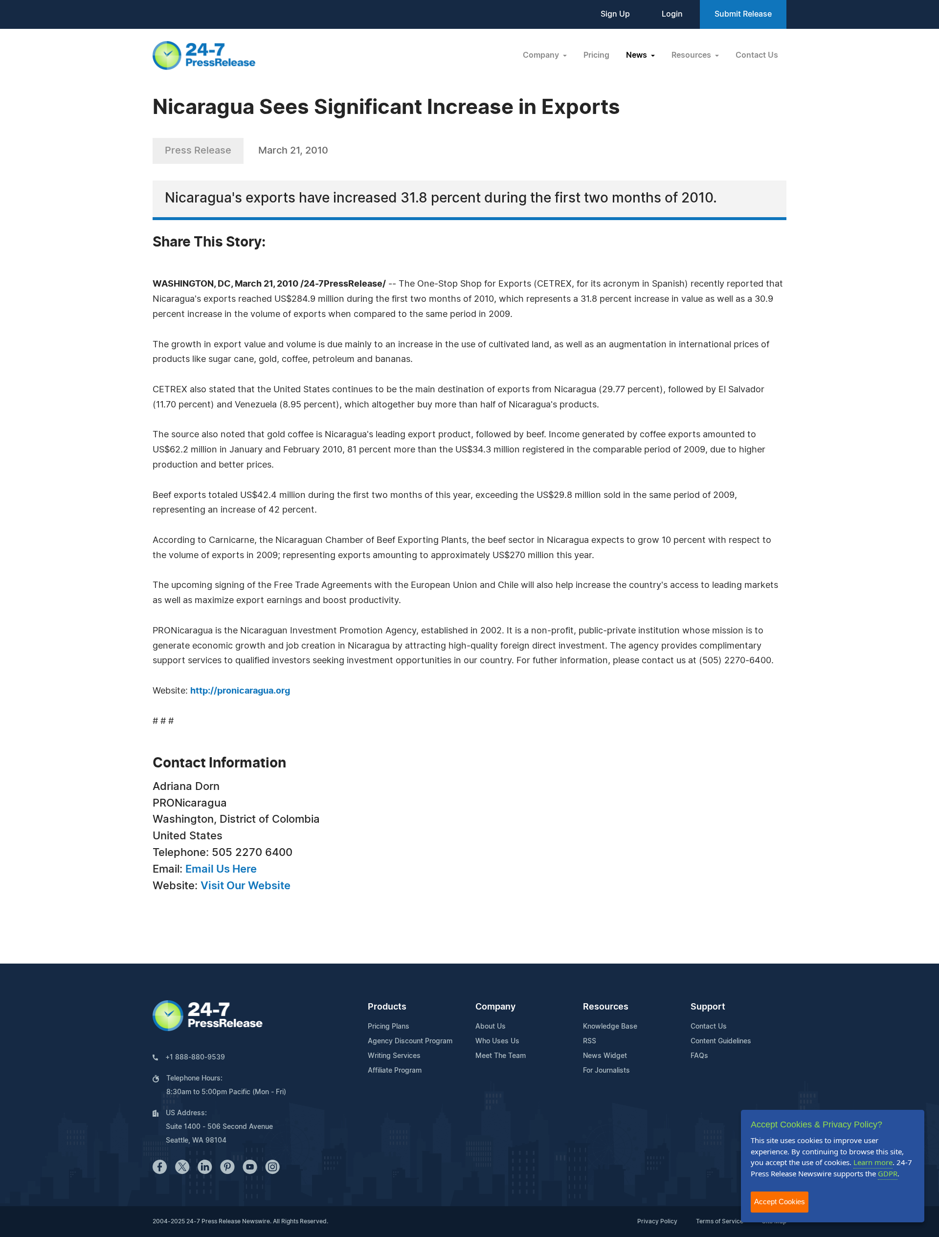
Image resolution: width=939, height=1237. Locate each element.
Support (708, 1007)
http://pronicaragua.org (240, 691)
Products (387, 1007)
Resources (605, 1007)
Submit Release (743, 14)
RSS (589, 1041)
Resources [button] (692, 55)
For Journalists (606, 1070)
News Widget (605, 1056)
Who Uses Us (497, 1041)
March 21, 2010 (293, 151)
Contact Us (757, 55)
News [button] (637, 55)
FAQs (699, 1056)
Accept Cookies (779, 1201)
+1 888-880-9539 (195, 1057)
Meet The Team (500, 1056)
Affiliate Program (395, 1070)
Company (495, 1007)
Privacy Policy (657, 1221)
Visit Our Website (246, 885)
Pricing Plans (388, 1026)
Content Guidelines (721, 1041)
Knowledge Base (610, 1026)
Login (672, 14)
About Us (490, 1026)
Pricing (596, 55)
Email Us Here (221, 869)
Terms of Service (719, 1221)
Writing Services (394, 1056)
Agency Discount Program (410, 1041)
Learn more (873, 1162)
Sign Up (615, 14)
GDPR (887, 1173)
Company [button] (542, 55)
